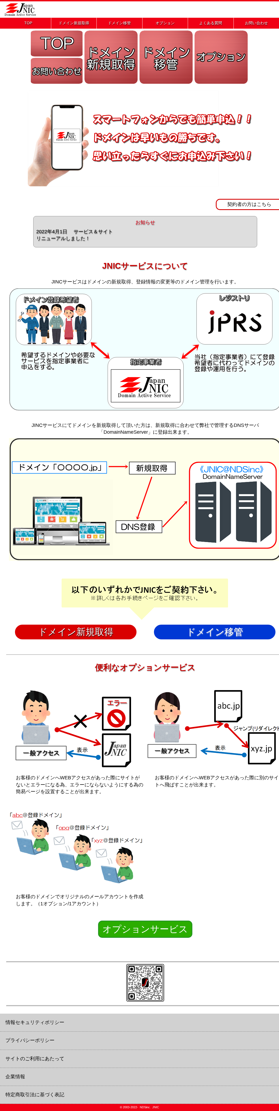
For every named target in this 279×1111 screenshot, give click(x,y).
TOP (28, 23)
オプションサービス (145, 929)
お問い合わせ (256, 23)
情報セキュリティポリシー (34, 1022)
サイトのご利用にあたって (34, 1058)
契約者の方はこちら (249, 204)
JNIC (155, 1107)
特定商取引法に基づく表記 (34, 1094)
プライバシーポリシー (29, 1040)
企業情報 (15, 1076)
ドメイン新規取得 (74, 23)
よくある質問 (210, 23)
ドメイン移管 (119, 23)
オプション (165, 23)
